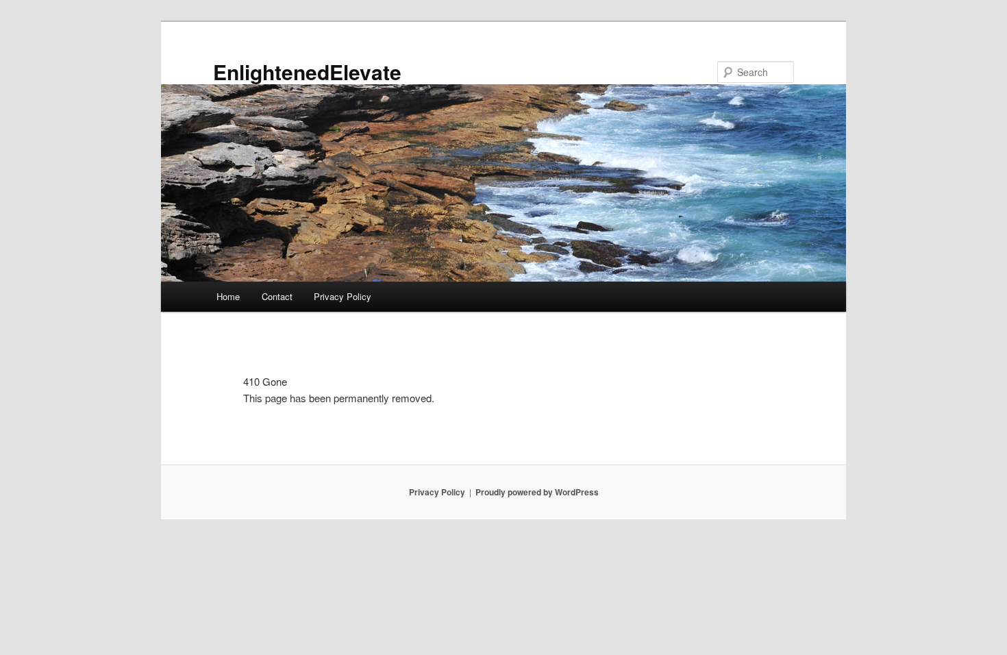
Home (228, 296)
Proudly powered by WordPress (537, 492)
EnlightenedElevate (307, 71)
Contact (277, 296)
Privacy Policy (342, 296)
